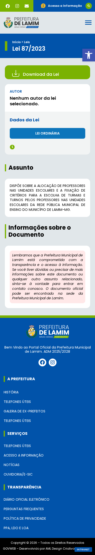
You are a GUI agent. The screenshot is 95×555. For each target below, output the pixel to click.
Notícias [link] (11, 464)
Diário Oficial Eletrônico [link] (26, 499)
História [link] (11, 392)
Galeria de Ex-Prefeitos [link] (24, 411)
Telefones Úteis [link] (17, 401)
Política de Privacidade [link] (25, 518)
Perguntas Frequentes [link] (24, 508)
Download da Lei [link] (41, 74)
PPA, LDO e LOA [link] (16, 528)
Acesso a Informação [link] (24, 455)
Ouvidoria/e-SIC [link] (18, 474)
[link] (88, 55)
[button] (89, 6)
